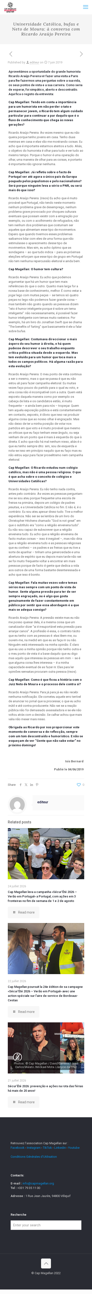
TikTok (47, 1147)
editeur (34, 62)
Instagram (34, 1147)
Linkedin (60, 1147)
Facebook (18, 1147)
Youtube (73, 1147)
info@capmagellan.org (38, 1183)
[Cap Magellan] (10, 7)
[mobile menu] (86, 7)
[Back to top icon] (46, 1263)
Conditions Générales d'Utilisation (34, 1156)
